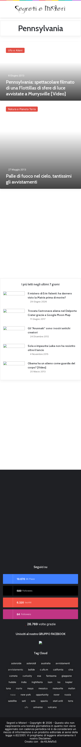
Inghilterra (37, 682)
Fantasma (51, 675)
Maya (30, 688)
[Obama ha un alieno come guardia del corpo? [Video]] (14, 368)
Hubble (12, 682)
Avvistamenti (63, 663)
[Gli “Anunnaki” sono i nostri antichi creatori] (14, 333)
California (58, 669)
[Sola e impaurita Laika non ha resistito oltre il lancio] (14, 351)
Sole (33, 700)
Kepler (68, 682)
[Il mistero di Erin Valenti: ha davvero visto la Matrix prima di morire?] (14, 298)
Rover (56, 694)
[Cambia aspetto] (76, 10)
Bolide (31, 669)
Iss (58, 682)
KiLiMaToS (50, 741)
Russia (67, 694)
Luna (8, 688)
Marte (19, 688)
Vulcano (52, 707)
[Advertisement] (40, 232)
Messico (43, 688)
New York (26, 694)
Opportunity (42, 694)
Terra (70, 700)
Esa (39, 675)
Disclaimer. (45, 738)
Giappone (67, 675)
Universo (38, 707)
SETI (24, 700)
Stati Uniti (58, 700)
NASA (13, 694)
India (24, 682)
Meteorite (58, 688)
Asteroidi (31, 663)
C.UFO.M (44, 669)
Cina (70, 669)
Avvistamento (15, 669)
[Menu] (5, 10)
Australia (46, 663)
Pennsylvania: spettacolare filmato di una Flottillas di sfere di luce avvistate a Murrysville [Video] (40, 88)
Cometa (13, 675)
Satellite (12, 700)
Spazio (44, 700)
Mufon (71, 688)
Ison (50, 682)
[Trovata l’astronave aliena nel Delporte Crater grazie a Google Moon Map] (14, 316)
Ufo (26, 707)
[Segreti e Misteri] (40, 9)
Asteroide (16, 663)
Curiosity (27, 675)
